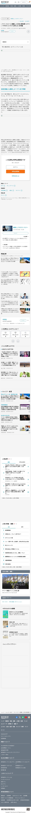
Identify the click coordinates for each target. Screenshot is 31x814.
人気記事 (5, 459)
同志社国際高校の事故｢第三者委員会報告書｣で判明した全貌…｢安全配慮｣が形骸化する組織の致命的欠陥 (10, 408)
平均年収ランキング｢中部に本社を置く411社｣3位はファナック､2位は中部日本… (15, 478)
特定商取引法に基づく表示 (13, 800)
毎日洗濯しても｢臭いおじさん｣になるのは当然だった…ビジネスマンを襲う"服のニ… (15, 485)
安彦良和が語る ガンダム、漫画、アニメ (15, 552)
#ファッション (18, 601)
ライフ (26, 726)
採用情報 (9, 795)
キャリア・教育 (5, 18)
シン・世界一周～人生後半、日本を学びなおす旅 (17, 541)
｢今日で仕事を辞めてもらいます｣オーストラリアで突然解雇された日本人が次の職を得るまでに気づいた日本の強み (9, 304)
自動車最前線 (8, 560)
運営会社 (3, 795)
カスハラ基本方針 (5, 802)
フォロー (12, 31)
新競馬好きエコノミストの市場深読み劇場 (15, 556)
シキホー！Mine (4, 754)
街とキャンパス (9, 545)
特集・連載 (13, 6)
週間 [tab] (22, 526)
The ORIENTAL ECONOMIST (7, 745)
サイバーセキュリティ (6, 736)
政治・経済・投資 (10, 726)
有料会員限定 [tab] (22, 462)
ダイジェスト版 (9, 537)
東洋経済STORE (4, 750)
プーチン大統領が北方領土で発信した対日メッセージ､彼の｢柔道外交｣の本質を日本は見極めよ (10, 419)
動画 (24, 6)
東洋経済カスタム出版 (20, 767)
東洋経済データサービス (6, 765)
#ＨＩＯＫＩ (5, 601)
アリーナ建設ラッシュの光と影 (10, 590)
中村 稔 (2, 30)
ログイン (24, 2)
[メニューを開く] (29, 2)
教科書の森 (3, 770)
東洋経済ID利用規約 (24, 800)
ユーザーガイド (4, 786)
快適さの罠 (12, 622)
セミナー (3, 723)
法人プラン (3, 783)
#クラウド (18, 190)
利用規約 (3, 788)
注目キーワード (6, 597)
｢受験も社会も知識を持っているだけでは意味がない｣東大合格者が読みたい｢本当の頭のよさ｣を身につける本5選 (10, 311)
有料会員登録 (15, 171)
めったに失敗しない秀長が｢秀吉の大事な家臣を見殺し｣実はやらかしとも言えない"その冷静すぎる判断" (10, 260)
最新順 (7, 6)
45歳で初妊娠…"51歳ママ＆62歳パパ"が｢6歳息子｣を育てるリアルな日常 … (15, 472)
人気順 (19, 6)
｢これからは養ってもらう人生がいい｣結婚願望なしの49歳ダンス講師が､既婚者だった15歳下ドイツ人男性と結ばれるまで (10, 274)
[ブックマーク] (28, 31)
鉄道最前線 (8, 530)
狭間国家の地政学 (13, 632)
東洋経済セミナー (19, 765)
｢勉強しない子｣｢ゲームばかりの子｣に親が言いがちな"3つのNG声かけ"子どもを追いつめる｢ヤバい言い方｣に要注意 (9, 428)
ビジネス (3, 726)
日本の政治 (8, 564)
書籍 (15, 723)
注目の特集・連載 (7, 571)
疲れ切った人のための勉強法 (16, 611)
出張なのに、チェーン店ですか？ (13, 534)
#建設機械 (3, 190)
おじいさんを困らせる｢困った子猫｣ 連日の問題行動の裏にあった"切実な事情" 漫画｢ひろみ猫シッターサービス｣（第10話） (9, 282)
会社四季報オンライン (6, 747)
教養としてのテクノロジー (20, 227)
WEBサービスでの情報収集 (7, 797)
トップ (2, 6)
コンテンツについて (5, 779)
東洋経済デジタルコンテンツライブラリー (10, 752)
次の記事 (27, 21)
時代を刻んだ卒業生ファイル (12, 549)
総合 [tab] (9, 462)
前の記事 (22, 21)
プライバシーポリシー (20, 797)
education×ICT (4, 734)
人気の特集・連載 (7, 524)
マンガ (28, 6)
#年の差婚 (11, 601)
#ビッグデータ (10, 185)
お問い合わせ (14, 802)
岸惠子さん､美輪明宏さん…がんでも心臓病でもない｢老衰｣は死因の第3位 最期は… (15, 492)
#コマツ (3, 195)
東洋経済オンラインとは (6, 777)
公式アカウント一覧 (17, 795)
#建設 (10, 190)
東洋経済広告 (4, 767)
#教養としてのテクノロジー (17, 18)
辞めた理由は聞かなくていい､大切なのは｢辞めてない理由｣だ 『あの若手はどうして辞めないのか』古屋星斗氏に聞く (10, 296)
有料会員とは (15, 176)
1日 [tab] (9, 526)
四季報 (9, 723)
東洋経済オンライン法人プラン (8, 761)
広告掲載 (25, 795)
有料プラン (3, 781)
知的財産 (3, 800)
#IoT (2, 185)
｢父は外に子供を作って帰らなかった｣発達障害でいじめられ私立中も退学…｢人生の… (15, 466)
